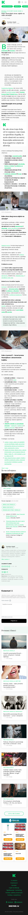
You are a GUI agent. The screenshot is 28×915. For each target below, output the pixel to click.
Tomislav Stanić (10, 546)
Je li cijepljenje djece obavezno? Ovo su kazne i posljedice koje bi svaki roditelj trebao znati (13, 492)
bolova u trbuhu (9, 166)
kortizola (3, 287)
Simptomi (18, 681)
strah (14, 380)
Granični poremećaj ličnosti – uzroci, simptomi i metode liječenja (12, 654)
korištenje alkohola (10, 174)
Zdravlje (17, 6)
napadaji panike (17, 156)
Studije (3, 306)
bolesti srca (14, 94)
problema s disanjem (12, 291)
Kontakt (14, 885)
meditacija (20, 425)
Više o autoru (5, 559)
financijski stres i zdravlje (12, 510)
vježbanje (13, 425)
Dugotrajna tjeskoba (7, 88)
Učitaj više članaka (14, 813)
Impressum (14, 883)
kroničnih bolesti (11, 92)
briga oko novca (8, 507)
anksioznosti (19, 226)
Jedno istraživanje (13, 228)
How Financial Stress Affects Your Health (15, 516)
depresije (4, 228)
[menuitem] (19, 2)
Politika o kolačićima (14, 895)
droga (20, 174)
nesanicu (12, 50)
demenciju (4, 275)
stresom (21, 254)
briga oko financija (9, 504)
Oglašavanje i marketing (14, 890)
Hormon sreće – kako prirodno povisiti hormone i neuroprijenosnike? (13, 685)
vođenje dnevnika (9, 427)
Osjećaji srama (5, 245)
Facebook (10, 902)
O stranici (14, 880)
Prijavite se (14, 621)
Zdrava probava (7, 6)
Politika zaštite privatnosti (14, 892)
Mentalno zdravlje (9, 650)
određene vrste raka (7, 277)
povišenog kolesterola (15, 295)
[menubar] (19, 2)
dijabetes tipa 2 (20, 275)
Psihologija (18, 711)
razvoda (9, 312)
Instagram (19, 902)
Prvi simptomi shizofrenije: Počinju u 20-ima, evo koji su (12, 802)
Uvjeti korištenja (14, 888)
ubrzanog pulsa (13, 289)
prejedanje (4, 50)
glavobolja (21, 164)
